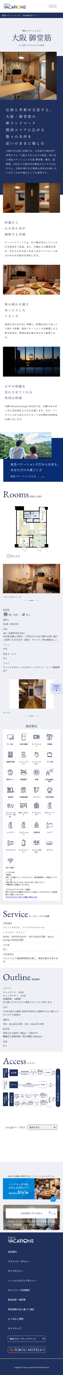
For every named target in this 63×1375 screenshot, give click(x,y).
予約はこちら (56, 686)
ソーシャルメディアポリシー (22, 1280)
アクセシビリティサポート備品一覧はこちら (21, 897)
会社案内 (12, 1251)
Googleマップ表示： (17, 1127)
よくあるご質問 (15, 1318)
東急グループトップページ (23, 1338)
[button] (26, 600)
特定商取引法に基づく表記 (21, 1309)
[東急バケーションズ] (14, 6)
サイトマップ (14, 1328)
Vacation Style (31, 1190)
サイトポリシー (15, 1270)
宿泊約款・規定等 (16, 1299)
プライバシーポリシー (19, 1261)
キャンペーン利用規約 (19, 1290)
